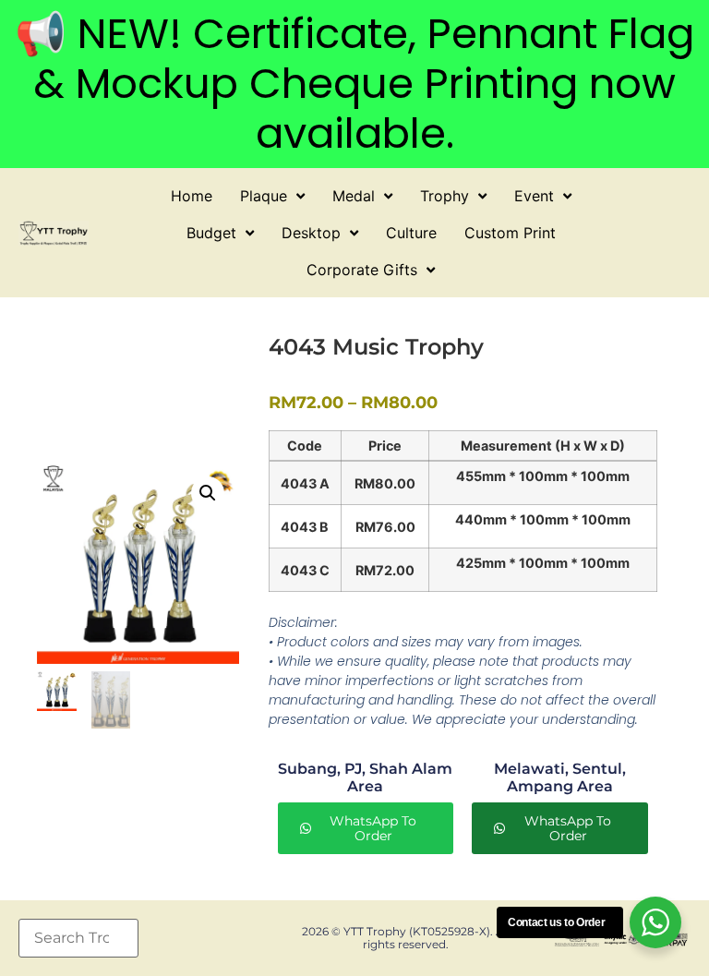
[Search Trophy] (78, 938)
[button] (207, 493)
